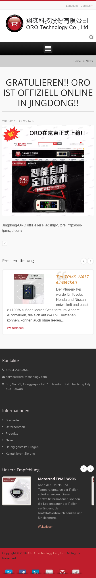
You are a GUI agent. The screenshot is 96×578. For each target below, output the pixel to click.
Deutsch (86, 5)
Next (90, 261)
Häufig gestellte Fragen (22, 447)
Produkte (12, 433)
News (89, 61)
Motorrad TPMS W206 (57, 478)
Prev (83, 261)
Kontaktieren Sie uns (20, 453)
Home (77, 61)
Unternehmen (15, 427)
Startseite (12, 420)
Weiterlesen (15, 328)
